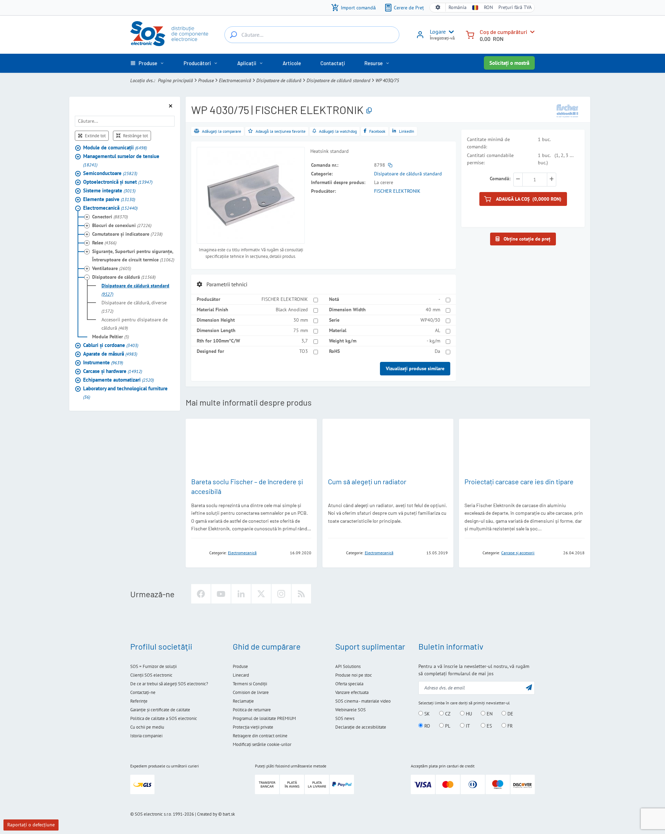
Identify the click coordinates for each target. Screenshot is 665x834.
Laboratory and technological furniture (125, 392)
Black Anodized (292, 309)
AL (437, 330)
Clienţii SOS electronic (151, 675)
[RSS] (301, 593)
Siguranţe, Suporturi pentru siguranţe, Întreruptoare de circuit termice (133, 255)
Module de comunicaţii (115, 147)
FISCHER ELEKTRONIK (397, 191)
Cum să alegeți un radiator (367, 481)
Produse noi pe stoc (353, 675)
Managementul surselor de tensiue (121, 160)
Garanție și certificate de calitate (160, 710)
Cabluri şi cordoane (110, 345)
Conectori (110, 217)
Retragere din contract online (260, 736)
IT (467, 726)
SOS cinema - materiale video (363, 701)
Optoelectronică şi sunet (117, 182)
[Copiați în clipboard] (369, 110)
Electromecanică (235, 80)
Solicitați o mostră (509, 63)
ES (488, 726)
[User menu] (450, 32)
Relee (104, 243)
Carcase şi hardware (112, 371)
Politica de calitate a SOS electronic (163, 718)
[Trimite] (528, 687)
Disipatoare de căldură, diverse (134, 306)
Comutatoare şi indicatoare (127, 234)
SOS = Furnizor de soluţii (153, 666)
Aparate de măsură (110, 353)
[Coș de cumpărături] (470, 34)
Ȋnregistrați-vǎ (442, 38)
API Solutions (348, 666)
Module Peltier (110, 336)
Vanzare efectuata (352, 692)
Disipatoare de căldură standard (338, 80)
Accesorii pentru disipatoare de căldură (134, 323)
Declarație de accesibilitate (360, 727)
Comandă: (500, 178)
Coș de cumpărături (503, 31)
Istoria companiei (146, 736)
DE (509, 714)
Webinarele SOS (350, 710)
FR (509, 726)
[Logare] (420, 37)
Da (437, 351)
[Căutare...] (233, 34)
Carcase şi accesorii (517, 552)
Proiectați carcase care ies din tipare (519, 481)
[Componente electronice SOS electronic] (169, 33)
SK (426, 714)
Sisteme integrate (109, 190)
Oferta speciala (349, 684)
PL (447, 726)
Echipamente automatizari (118, 379)
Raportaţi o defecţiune (31, 825)
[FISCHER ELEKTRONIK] (567, 110)
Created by (207, 814)
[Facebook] (201, 593)
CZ (447, 714)
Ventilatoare (111, 268)
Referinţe (139, 701)
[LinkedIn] (241, 593)
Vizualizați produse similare (415, 368)
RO (426, 726)
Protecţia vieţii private (253, 727)
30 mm (300, 320)
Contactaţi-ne (143, 692)
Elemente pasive (109, 199)
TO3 (303, 351)
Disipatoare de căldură (278, 80)
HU (468, 714)
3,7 (304, 341)
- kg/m (433, 341)
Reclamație (243, 701)
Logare (438, 31)
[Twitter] (261, 593)
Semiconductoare (110, 173)
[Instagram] (281, 593)
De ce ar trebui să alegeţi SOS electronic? (169, 684)
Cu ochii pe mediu (147, 727)
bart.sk (229, 814)
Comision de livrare (251, 692)
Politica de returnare (252, 710)
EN (489, 714)
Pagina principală (175, 80)
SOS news (344, 718)
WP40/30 (430, 320)
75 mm (300, 330)
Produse (206, 80)
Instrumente (103, 362)
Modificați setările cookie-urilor (262, 744)
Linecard (241, 675)
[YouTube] (221, 593)
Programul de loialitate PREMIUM (264, 718)
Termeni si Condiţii (250, 684)
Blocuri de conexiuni (121, 225)
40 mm (433, 309)
